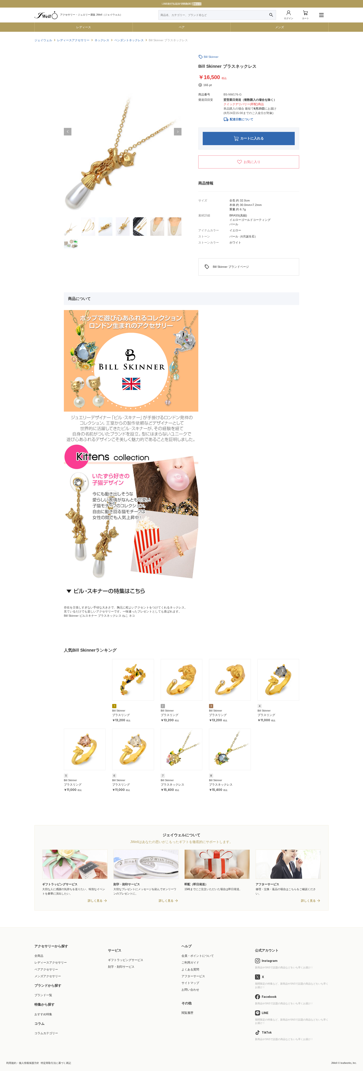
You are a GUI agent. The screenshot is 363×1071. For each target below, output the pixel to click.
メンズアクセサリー (47, 976)
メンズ (279, 27)
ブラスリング (121, 715)
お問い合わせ (190, 989)
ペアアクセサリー (46, 969)
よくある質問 (190, 969)
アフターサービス (193, 976)
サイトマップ (190, 983)
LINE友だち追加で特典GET (181, 3)
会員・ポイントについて (198, 955)
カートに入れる (252, 138)
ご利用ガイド (190, 962)
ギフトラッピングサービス (125, 960)
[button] (67, 131)
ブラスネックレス (172, 784)
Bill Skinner (211, 56)
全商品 (38, 955)
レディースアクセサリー (50, 962)
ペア (182, 27)
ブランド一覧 (43, 995)
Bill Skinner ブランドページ (226, 267)
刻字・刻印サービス (121, 966)
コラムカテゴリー (46, 1033)
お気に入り (252, 162)
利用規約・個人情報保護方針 (22, 1063)
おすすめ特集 (43, 1014)
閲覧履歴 (187, 1012)
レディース (83, 27)
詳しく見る (95, 900)
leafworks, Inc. (349, 1063)
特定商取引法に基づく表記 (56, 1063)
